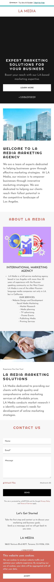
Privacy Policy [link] (45, 501)
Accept (27, 576)
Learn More (27, 88)
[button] (4, 483)
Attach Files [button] (10, 483)
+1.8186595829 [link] (27, 97)
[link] (27, 12)
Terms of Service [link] (26, 503)
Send (27, 493)
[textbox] (27, 441)
